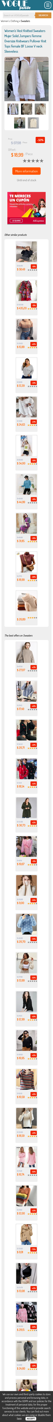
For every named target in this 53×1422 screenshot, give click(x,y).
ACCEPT (31, 1419)
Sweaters (25, 21)
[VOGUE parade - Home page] (16, 9)
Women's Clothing (10, 21)
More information (26, 171)
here (19, 1418)
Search (43, 15)
